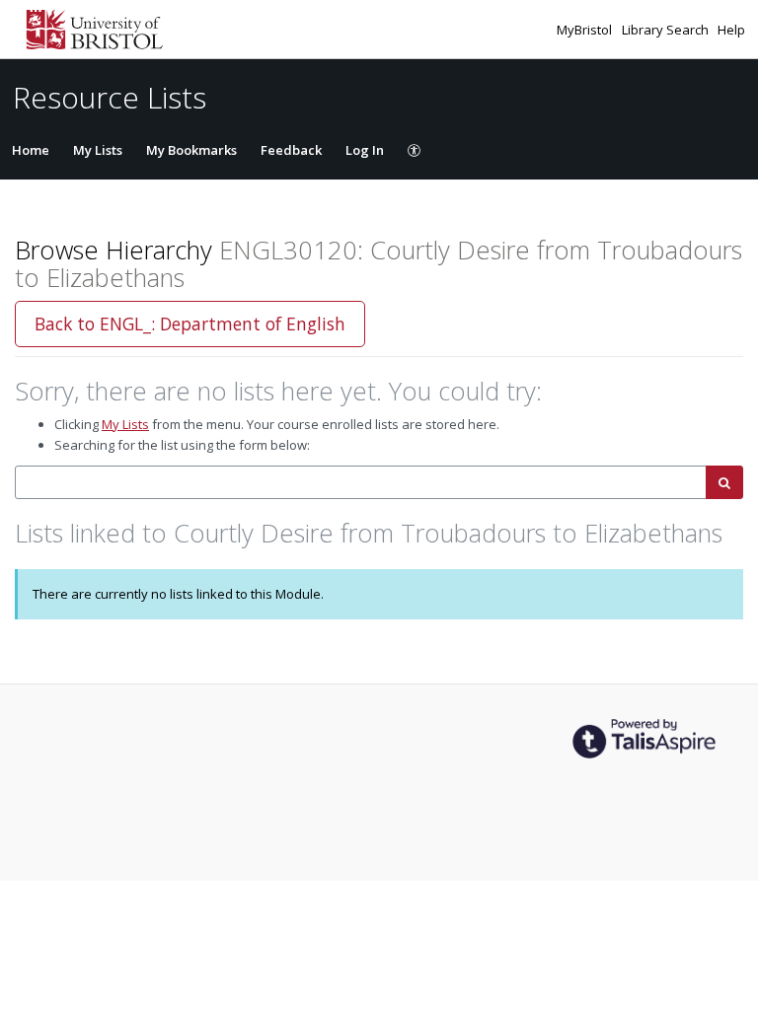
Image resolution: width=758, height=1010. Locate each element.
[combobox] (361, 483)
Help (731, 29)
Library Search (667, 29)
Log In (364, 150)
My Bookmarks (191, 150)
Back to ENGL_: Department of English (190, 323)
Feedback (291, 150)
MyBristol (586, 29)
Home (30, 150)
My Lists (97, 150)
